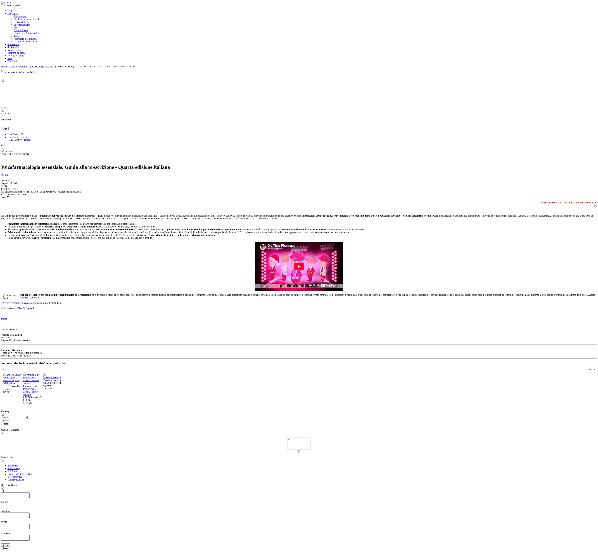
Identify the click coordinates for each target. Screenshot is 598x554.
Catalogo (13, 66)
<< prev (5, 369)
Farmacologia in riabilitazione (11, 382)
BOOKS (23, 66)
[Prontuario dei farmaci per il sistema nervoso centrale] (32, 383)
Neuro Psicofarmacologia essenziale (20, 303)
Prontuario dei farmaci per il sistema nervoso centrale (31, 390)
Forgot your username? (18, 137)
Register (28, 140)
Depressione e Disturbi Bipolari (18, 308)
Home (4, 66)
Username (6, 113)
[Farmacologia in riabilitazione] (12, 377)
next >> (593, 369)
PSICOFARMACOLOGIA (42, 66)
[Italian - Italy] (1, 69)
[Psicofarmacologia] (52, 377)
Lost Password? (15, 134)
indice (4, 318)
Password (6, 119)
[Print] (4, 174)
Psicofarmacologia (52, 380)
